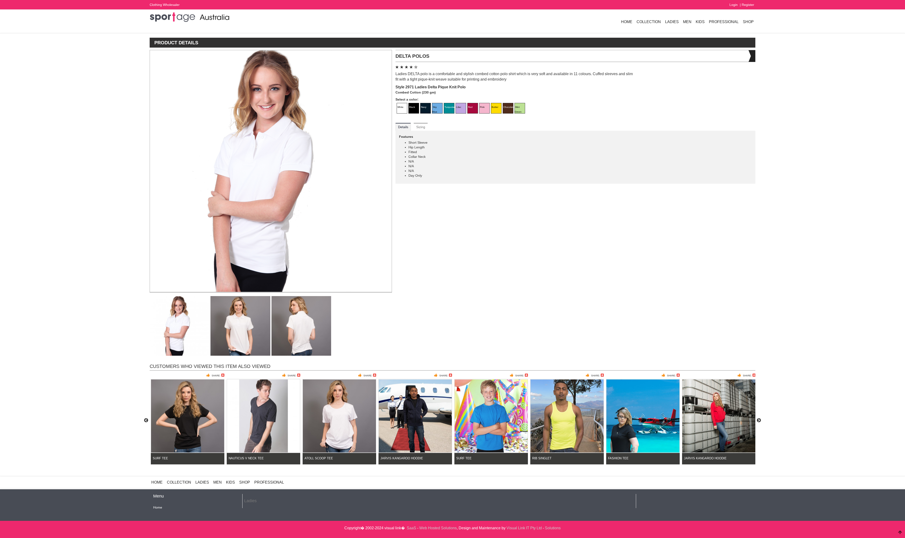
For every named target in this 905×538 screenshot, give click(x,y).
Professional (724, 22)
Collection (649, 22)
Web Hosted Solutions (438, 528)
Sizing (420, 127)
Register (748, 5)
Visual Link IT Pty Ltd (524, 528)
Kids (700, 22)
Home (626, 22)
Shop (748, 22)
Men (687, 22)
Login (733, 5)
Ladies (672, 22)
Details (403, 127)
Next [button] (759, 420)
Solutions (553, 528)
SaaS (411, 528)
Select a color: (407, 99)
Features (406, 137)
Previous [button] (146, 420)
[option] (188, 420)
